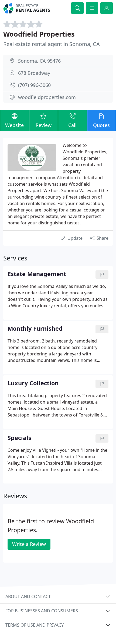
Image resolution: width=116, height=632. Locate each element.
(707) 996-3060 (34, 85)
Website (14, 125)
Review (44, 125)
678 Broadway (34, 73)
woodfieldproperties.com (47, 97)
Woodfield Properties (38, 33)
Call (72, 125)
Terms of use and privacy (34, 625)
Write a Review (29, 544)
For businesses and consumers (41, 611)
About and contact (28, 596)
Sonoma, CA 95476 (39, 61)
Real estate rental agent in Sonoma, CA (51, 44)
